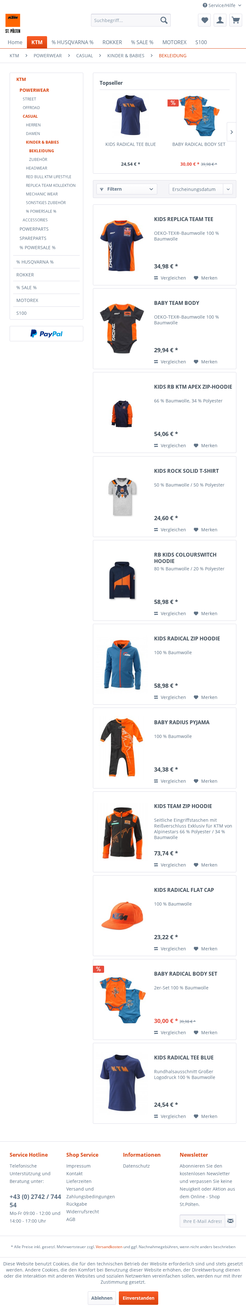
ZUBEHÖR (38, 159)
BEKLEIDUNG (41, 151)
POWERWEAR (34, 90)
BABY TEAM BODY (176, 303)
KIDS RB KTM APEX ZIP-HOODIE (193, 387)
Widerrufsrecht (82, 1212)
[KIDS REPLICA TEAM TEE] (122, 245)
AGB (70, 1219)
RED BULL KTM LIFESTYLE (48, 176)
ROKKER (25, 275)
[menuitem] (131, 20)
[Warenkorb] (235, 20)
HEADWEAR (36, 168)
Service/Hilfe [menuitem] (222, 5)
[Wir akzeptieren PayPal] (46, 333)
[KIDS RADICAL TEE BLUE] (130, 115)
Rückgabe (76, 1204)
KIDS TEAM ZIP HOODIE (183, 806)
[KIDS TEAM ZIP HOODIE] (122, 832)
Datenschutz (136, 1166)
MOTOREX (27, 300)
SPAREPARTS (33, 238)
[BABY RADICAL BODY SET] (199, 115)
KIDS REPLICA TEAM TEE (183, 219)
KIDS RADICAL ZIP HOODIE (187, 638)
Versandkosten (109, 1246)
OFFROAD (31, 107)
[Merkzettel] (204, 20)
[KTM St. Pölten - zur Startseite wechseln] (12, 23)
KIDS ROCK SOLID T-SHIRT (186, 471)
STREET (29, 99)
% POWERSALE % (41, 211)
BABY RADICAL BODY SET (199, 144)
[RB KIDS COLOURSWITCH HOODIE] (122, 580)
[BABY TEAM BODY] (122, 329)
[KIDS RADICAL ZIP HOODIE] (122, 664)
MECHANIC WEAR (42, 194)
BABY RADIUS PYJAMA (181, 722)
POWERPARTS (34, 229)
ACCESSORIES (35, 220)
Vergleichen (173, 278)
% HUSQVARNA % (35, 262)
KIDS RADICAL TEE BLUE (130, 144)
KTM (21, 79)
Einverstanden (138, 1298)
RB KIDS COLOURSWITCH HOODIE (185, 557)
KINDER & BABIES (42, 142)
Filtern (114, 189)
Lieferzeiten (79, 1181)
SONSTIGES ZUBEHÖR (46, 202)
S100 (21, 313)
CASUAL (30, 116)
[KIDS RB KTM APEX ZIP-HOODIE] (122, 412)
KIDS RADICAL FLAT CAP (184, 890)
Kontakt (74, 1173)
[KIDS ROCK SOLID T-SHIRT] (122, 497)
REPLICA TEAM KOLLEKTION (51, 185)
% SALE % (26, 287)
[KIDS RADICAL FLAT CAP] (122, 916)
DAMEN (33, 133)
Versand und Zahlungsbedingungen (90, 1193)
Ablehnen (101, 1298)
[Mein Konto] (220, 20)
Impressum (78, 1166)
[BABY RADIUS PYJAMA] (122, 748)
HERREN (33, 125)
